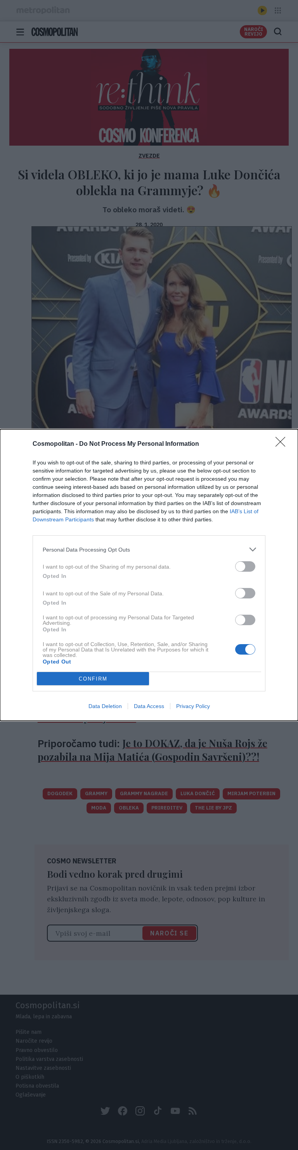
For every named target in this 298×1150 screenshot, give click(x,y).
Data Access (149, 706)
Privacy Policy (193, 706)
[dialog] (149, 575)
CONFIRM (93, 679)
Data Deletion (105, 706)
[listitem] (149, 549)
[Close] (282, 444)
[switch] (245, 566)
